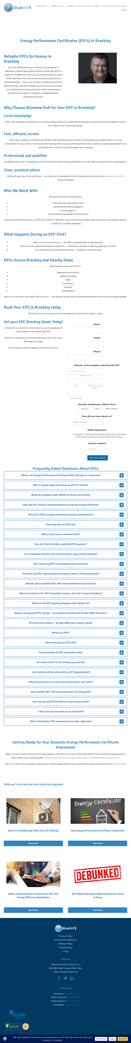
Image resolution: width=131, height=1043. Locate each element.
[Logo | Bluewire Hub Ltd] (17, 4)
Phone (97, 351)
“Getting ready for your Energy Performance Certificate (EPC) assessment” (81, 758)
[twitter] (65, 978)
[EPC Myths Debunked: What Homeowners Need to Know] (97, 882)
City (76, 386)
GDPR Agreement (97, 430)
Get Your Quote (97, 457)
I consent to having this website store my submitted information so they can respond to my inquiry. (100, 435)
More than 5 (112, 409)
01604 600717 (73, 1001)
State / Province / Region (95, 387)
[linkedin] (72, 978)
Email (97, 338)
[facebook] (59, 978)
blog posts (57, 784)
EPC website (119, 764)
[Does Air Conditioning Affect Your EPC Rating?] (33, 817)
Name (97, 324)
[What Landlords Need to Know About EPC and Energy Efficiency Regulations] (33, 882)
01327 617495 (70, 994)
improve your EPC (115, 176)
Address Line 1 (85, 376)
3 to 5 (97, 409)
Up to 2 (85, 409)
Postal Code (76, 398)
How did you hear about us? (97, 416)
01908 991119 (73, 997)
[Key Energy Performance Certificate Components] (97, 817)
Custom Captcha (97, 443)
